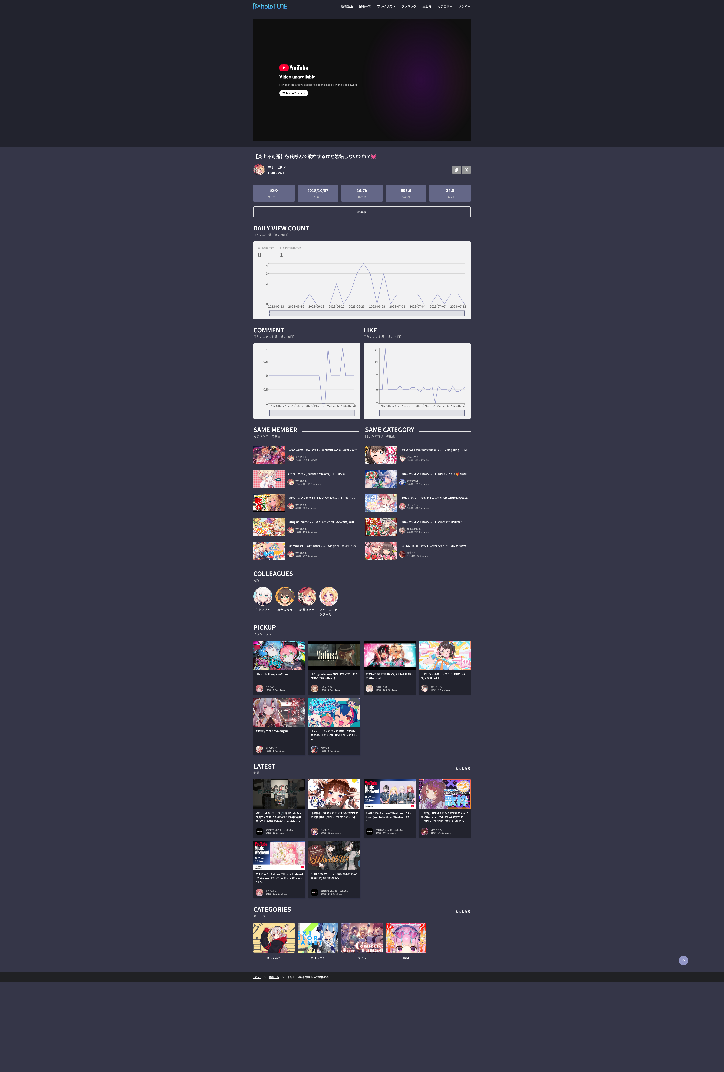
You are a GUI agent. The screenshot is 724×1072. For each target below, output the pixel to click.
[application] (362, 289)
